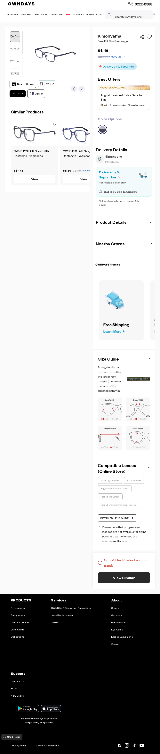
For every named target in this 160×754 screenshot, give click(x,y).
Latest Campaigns (122, 636)
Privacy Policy (18, 745)
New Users (17, 695)
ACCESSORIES (41, 14)
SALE (68, 14)
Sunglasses (18, 615)
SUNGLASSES (26, 14)
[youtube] (141, 746)
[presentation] (124, 259)
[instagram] (127, 746)
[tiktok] (134, 746)
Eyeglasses (18, 607)
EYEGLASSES (12, 14)
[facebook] (119, 746)
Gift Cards (78, 14)
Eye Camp (117, 629)
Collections (17, 636)
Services (116, 615)
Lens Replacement (62, 615)
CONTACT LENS (57, 14)
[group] (124, 125)
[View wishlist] (154, 14)
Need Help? (13, 737)
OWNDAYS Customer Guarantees (71, 607)
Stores (100, 14)
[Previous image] (74, 89)
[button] (148, 37)
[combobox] (125, 14)
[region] (124, 51)
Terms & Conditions (47, 745)
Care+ (55, 622)
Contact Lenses (20, 622)
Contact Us (17, 681)
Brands (90, 14)
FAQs (14, 688)
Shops (115, 607)
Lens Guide (18, 629)
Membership (119, 622)
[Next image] (81, 89)
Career (115, 643)
